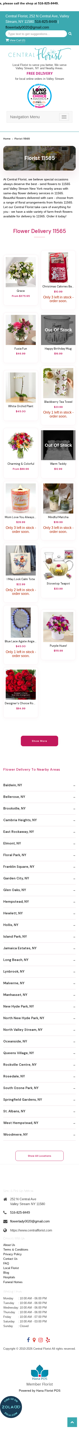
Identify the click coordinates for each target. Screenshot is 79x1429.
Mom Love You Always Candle (21, 517)
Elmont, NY (12, 843)
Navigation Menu (25, 117)
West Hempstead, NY (20, 1123)
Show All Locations (39, 1155)
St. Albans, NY (14, 1111)
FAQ (6, 1263)
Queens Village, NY (18, 1053)
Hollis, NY (10, 925)
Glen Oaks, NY (14, 890)
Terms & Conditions (15, 1249)
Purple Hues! (58, 646)
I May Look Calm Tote (21, 579)
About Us (9, 1245)
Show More (39, 741)
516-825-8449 (46, 22)
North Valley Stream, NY (23, 1030)
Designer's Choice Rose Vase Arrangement (21, 703)
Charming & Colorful (20, 464)
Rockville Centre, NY (20, 1064)
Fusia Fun (20, 348)
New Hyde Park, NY (18, 1006)
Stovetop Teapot (58, 583)
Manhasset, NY (15, 995)
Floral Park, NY (14, 855)
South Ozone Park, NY (21, 1088)
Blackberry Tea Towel (58, 402)
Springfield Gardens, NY (22, 1099)
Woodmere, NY (15, 1134)
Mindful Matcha (58, 517)
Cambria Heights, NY (20, 820)
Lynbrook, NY (14, 971)
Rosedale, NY (14, 1076)
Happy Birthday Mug (58, 348)
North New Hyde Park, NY (23, 1018)
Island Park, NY (15, 936)
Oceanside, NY (15, 1041)
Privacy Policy (12, 1254)
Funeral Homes (13, 1282)
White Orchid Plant (20, 406)
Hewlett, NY (13, 913)
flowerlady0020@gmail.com (27, 27)
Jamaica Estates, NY (20, 948)
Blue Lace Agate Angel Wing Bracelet (21, 641)
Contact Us (10, 1258)
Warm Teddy (58, 464)
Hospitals (9, 1277)
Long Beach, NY (16, 960)
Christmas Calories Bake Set (58, 286)
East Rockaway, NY (18, 832)
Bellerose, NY (14, 797)
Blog (6, 1272)
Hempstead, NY (16, 901)
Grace (21, 291)
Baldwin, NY (12, 785)
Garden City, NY (16, 878)
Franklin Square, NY (18, 866)
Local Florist (11, 1268)
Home (7, 138)
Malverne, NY (14, 983)
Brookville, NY (14, 808)
